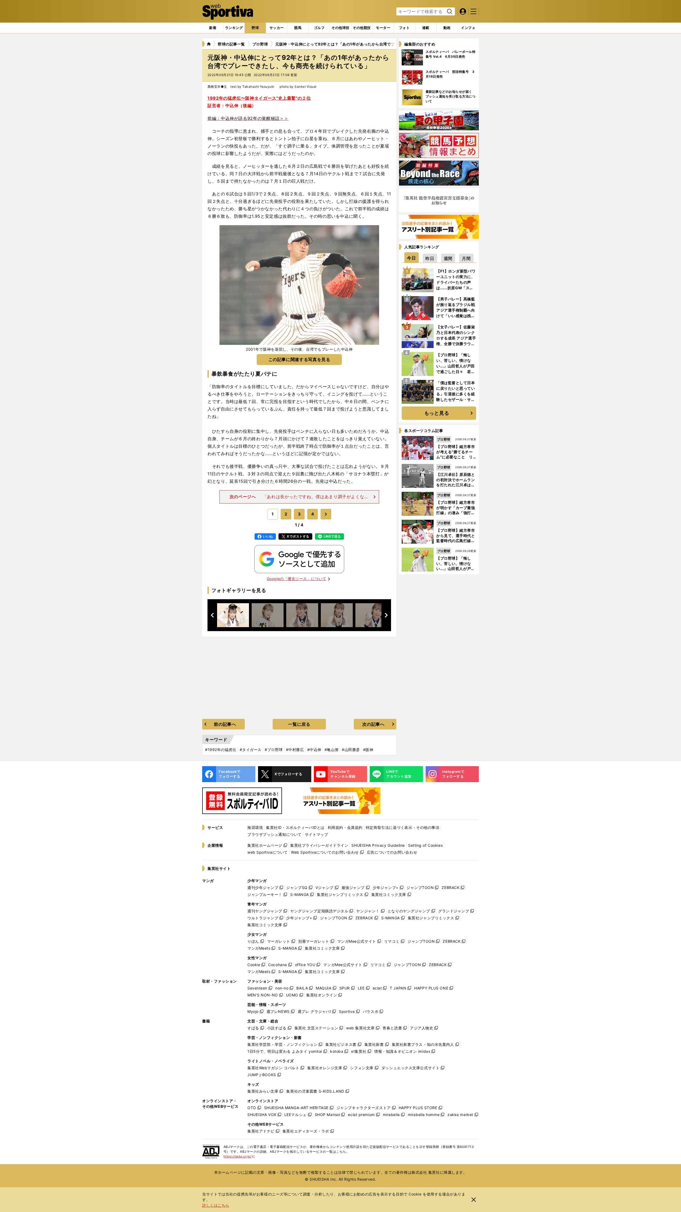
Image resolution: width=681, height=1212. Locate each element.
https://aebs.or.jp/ (239, 1156)
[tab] (255, 28)
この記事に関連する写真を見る (299, 359)
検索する (449, 11)
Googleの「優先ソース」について (296, 578)
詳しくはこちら (215, 1205)
